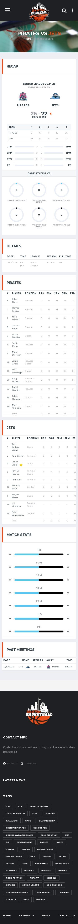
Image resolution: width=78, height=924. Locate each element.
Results (37, 660)
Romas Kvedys (15, 309)
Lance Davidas (16, 336)
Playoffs (11, 871)
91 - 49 (37, 666)
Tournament (43, 892)
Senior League (30, 885)
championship (46, 821)
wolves (40, 899)
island (26, 849)
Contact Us (66, 915)
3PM (64, 293)
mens (25, 863)
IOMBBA (10, 849)
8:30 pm (69, 666)
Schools (51, 878)
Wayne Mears (15, 496)
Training (63, 892)
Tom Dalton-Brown (16, 447)
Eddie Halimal (16, 397)
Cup (67, 835)
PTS (41, 293)
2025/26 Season (15, 813)
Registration (14, 878)
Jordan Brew (15, 327)
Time (69, 660)
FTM (72, 293)
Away (49, 660)
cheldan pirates (16, 828)
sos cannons (54, 885)
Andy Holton (15, 380)
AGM (34, 813)
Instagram (30, 763)
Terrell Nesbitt (16, 388)
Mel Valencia (16, 406)
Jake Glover (18, 456)
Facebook (12, 763)
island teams (14, 856)
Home (25, 660)
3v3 (8, 806)
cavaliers (12, 821)
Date (6, 660)
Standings (26, 915)
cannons (50, 813)
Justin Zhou (15, 344)
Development (25, 842)
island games (45, 849)
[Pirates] (23, 96)
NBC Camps (41, 863)
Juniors (47, 856)
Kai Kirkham (16, 504)
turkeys (11, 899)
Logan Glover (15, 463)
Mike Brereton (16, 353)
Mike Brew (14, 300)
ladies (63, 856)
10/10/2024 (8, 666)
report (34, 878)
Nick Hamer (15, 318)
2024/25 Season (39, 806)
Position (30, 293)
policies (29, 871)
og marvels (62, 863)
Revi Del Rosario (16, 472)
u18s (26, 899)
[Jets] (55, 96)
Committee (40, 828)
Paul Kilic (16, 479)
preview (46, 871)
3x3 (20, 806)
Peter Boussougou (18, 513)
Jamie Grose (15, 362)
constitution (49, 835)
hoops (59, 842)
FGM (49, 293)
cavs (28, 821)
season (10, 885)
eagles (44, 842)
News (46, 915)
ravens (62, 871)
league (10, 863)
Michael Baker (16, 487)
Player (16, 293)
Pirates (55, 666)
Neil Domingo (17, 371)
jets (32, 856)
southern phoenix (17, 892)
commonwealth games (19, 835)
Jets (21, 666)
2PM (56, 293)
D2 (7, 842)
